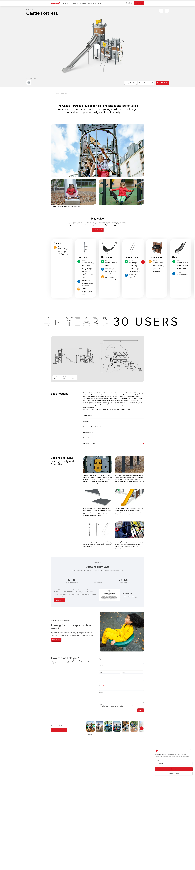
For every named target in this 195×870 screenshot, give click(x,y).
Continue (173, 769)
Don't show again (174, 773)
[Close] (191, 749)
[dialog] (97, 435)
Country (157, 760)
